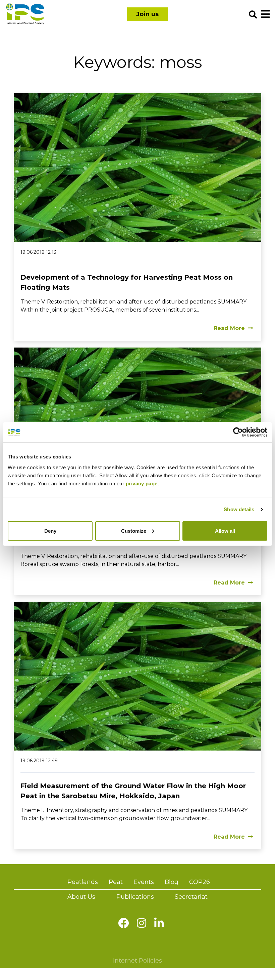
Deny (50, 530)
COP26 (199, 882)
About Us (81, 896)
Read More (229, 328)
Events (143, 882)
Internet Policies (137, 960)
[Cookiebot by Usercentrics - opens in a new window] (238, 432)
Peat (116, 882)
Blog (171, 882)
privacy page (142, 483)
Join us (147, 14)
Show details (239, 509)
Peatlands (82, 882)
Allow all (225, 530)
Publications (135, 896)
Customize (133, 530)
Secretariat (191, 896)
